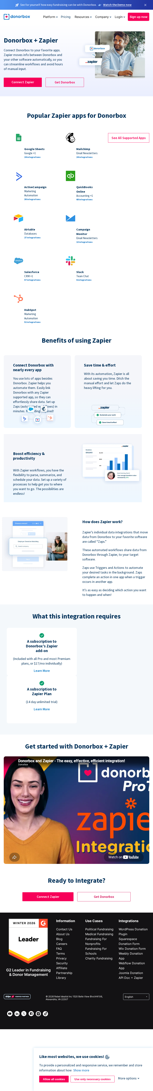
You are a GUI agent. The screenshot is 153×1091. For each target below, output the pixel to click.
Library (61, 978)
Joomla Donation (131, 973)
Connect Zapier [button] (23, 82)
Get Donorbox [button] (65, 82)
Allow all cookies (54, 1079)
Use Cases (94, 921)
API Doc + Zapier (131, 978)
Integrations (128, 921)
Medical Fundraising (99, 934)
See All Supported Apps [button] (129, 138)
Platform (49, 17)
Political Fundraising (99, 929)
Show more (81, 1070)
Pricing (66, 17)
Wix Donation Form (132, 948)
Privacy (61, 958)
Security (62, 963)
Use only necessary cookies (92, 1079)
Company (102, 17)
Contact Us (64, 929)
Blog (59, 939)
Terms (60, 953)
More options (127, 1078)
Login (119, 17)
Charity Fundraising (99, 958)
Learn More (42, 670)
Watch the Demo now (117, 5)
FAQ (59, 948)
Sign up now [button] (138, 17)
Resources (82, 17)
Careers (61, 944)
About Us (62, 934)
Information (65, 921)
